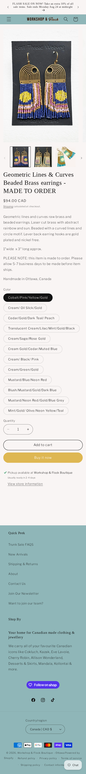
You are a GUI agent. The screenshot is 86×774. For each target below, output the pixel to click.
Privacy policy (48, 758)
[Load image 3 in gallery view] (65, 157)
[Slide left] (4, 158)
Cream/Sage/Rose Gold (27, 339)
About (13, 574)
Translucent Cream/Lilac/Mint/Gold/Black (41, 328)
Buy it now (43, 458)
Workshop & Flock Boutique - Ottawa (40, 752)
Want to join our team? (25, 603)
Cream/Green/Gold (23, 370)
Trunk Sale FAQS (20, 544)
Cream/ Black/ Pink (23, 359)
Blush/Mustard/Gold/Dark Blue (32, 390)
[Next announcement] (78, 7)
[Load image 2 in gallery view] (43, 157)
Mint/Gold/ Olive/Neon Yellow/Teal (36, 411)
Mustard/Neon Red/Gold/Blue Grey (36, 400)
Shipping (8, 206)
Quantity (9, 420)
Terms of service (71, 758)
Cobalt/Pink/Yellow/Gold (28, 298)
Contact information (57, 765)
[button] (9, 19)
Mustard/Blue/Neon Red (27, 380)
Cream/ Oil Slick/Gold (25, 308)
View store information (25, 484)
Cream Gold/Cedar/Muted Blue (33, 349)
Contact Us (16, 584)
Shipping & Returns (23, 564)
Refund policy (26, 758)
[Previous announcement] (8, 7)
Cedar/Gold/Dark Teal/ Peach (31, 318)
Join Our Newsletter (23, 593)
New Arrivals (18, 554)
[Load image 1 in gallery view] (20, 157)
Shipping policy (30, 765)
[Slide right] (81, 158)
